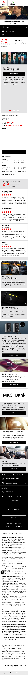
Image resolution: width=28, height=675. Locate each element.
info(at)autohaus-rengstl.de (14, 125)
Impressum (9, 523)
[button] (14, 35)
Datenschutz (18, 523)
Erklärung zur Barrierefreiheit (14, 526)
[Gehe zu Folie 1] (10, 110)
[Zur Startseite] (12, 3)
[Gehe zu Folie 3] (18, 110)
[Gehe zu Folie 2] (14, 110)
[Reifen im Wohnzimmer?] (14, 268)
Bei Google (4, 46)
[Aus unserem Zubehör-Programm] (14, 298)
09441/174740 (10, 122)
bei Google (12, 186)
